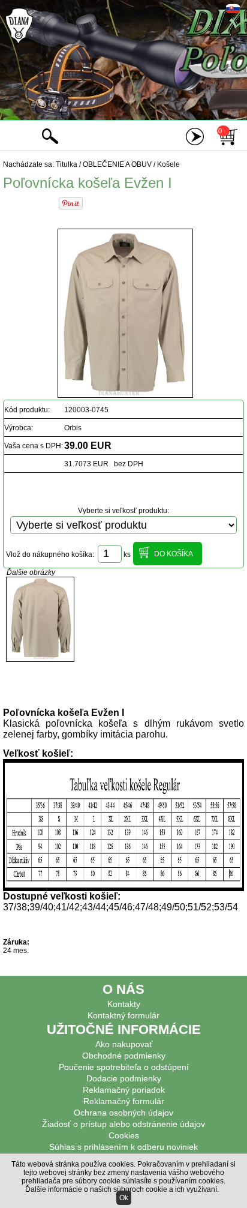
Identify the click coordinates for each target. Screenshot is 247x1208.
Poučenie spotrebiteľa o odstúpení (124, 1067)
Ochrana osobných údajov (123, 1112)
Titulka (66, 164)
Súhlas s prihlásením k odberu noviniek (123, 1147)
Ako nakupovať (123, 1044)
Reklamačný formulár (123, 1101)
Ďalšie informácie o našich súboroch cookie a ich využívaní (121, 1189)
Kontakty (123, 1004)
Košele (168, 164)
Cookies (124, 1135)
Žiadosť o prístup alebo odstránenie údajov (123, 1124)
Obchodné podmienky (123, 1055)
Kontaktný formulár (123, 1015)
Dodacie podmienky (123, 1078)
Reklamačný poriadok (124, 1090)
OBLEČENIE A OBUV (117, 164)
